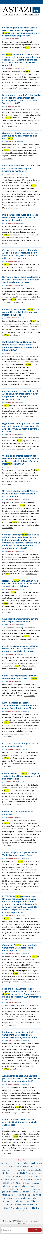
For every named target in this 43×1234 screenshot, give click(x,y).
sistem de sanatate (26, 1198)
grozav (12, 1163)
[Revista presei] (21, 16)
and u (31, 1173)
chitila (25, 1169)
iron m (36, 1189)
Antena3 (20, 38)
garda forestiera (11, 1191)
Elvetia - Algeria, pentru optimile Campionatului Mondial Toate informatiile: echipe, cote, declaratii (19, 1035)
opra (21, 1194)
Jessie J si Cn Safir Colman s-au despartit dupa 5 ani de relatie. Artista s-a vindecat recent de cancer (21, 583)
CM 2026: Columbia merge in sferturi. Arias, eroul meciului (20, 745)
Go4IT (20, 353)
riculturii (18, 1201)
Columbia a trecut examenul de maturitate (17, 813)
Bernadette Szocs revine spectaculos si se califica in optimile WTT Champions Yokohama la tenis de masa (21, 280)
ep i (22, 1189)
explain (23, 1163)
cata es (35, 1176)
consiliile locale (20, 1179)
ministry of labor (11, 1170)
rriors (26, 1176)
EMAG (21, 1159)
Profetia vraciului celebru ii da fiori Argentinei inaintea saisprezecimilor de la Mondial (20, 1122)
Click (19, 106)
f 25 (16, 1195)
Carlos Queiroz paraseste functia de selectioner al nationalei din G (20, 677)
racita (7, 1201)
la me (39, 1163)
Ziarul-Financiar (22, 68)
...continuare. (35, 47)
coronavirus (13, 1176)
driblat (22, 1172)
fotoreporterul (32, 1183)
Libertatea (21, 551)
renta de (8, 1166)
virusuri (36, 1179)
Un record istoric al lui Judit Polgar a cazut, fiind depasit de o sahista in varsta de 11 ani (20, 494)
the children (11, 1189)
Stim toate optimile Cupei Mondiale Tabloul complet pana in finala (19, 854)
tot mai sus (29, 1191)
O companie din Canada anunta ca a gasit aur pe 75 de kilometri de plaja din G (20, 136)
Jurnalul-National (23, 749)
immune (10, 1204)
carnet (36, 1194)
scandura (21, 1205)
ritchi (39, 1192)
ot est (37, 1173)
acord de (32, 1204)
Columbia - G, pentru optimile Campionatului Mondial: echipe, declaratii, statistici (20, 948)
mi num (8, 1198)
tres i (22, 1208)
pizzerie (18, 1182)
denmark (25, 1166)
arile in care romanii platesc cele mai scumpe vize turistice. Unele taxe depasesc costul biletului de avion (20, 649)
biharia (7, 1182)
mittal (34, 1166)
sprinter (28, 1189)
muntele (7, 1194)
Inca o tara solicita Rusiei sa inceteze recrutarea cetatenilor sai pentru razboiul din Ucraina (20, 217)
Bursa (19, 174)
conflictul (33, 1201)
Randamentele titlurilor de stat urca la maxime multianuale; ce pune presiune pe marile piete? (21, 168)
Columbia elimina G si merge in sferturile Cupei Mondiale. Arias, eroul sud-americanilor (21, 776)
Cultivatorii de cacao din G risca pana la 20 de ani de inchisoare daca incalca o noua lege (20, 312)
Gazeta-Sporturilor (23, 499)
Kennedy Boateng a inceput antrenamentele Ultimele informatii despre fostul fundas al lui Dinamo (20, 705)
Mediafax (20, 223)
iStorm (24, 1221)
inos (16, 1166)
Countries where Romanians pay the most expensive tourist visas (20, 620)
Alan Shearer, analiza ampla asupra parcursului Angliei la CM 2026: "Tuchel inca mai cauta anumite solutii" (21, 1078)
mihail (30, 1207)
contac (6, 1179)
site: (28, 1194)
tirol (32, 1163)
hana (4, 1163)
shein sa (8, 1186)
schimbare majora (27, 1186)
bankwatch (11, 1207)
